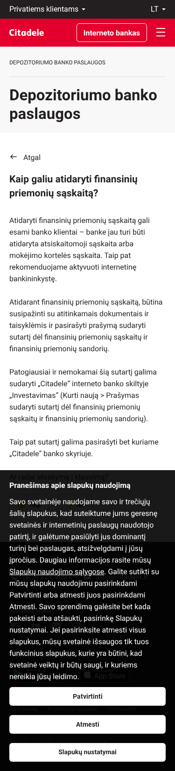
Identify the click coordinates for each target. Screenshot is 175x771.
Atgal (32, 157)
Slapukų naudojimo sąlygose (56, 571)
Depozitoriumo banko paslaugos (57, 62)
